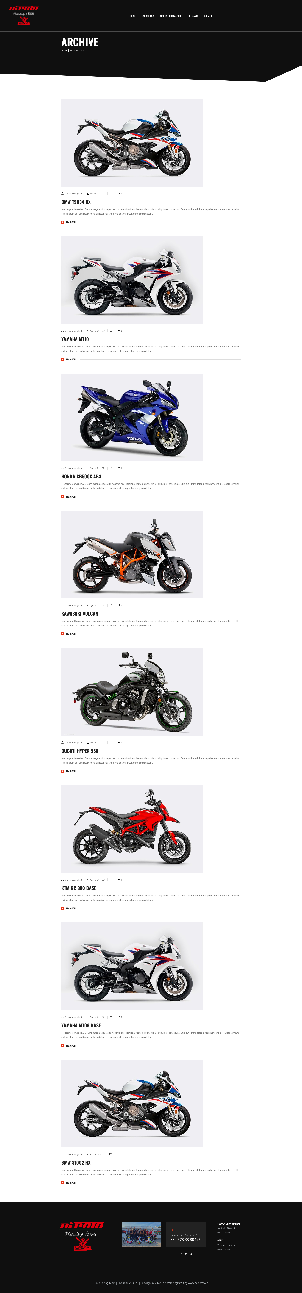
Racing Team (148, 15)
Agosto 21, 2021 (98, 193)
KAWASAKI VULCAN (79, 613)
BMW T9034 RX (76, 201)
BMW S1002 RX (75, 1162)
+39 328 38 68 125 (186, 1239)
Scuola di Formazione (171, 15)
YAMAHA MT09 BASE (81, 1025)
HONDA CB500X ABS (81, 476)
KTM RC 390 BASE (78, 888)
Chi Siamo (193, 15)
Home (133, 15)
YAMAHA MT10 (75, 339)
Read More (71, 222)
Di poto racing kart (73, 193)
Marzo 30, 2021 (97, 1154)
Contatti (208, 15)
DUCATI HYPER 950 (79, 750)
